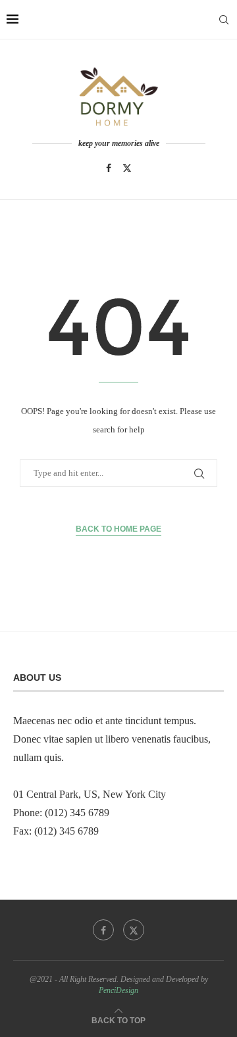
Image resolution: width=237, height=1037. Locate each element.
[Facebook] (108, 168)
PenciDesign (118, 990)
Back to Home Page (118, 529)
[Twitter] (127, 168)
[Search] (223, 20)
